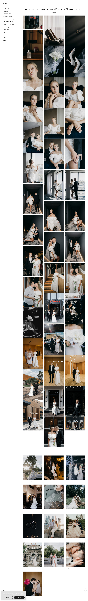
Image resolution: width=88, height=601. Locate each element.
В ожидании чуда (8, 16)
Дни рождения (7, 27)
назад (54, 12)
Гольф (5, 34)
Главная (5, 3)
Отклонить (8, 597)
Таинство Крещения (9, 24)
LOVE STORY (6, 8)
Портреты (6, 29)
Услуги (4, 37)
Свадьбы (6, 11)
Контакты (5, 42)
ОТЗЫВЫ (4, 40)
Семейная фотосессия (9, 19)
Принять (19, 597)
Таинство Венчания (8, 13)
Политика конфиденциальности (17, 594)
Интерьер (6, 32)
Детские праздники (8, 21)
